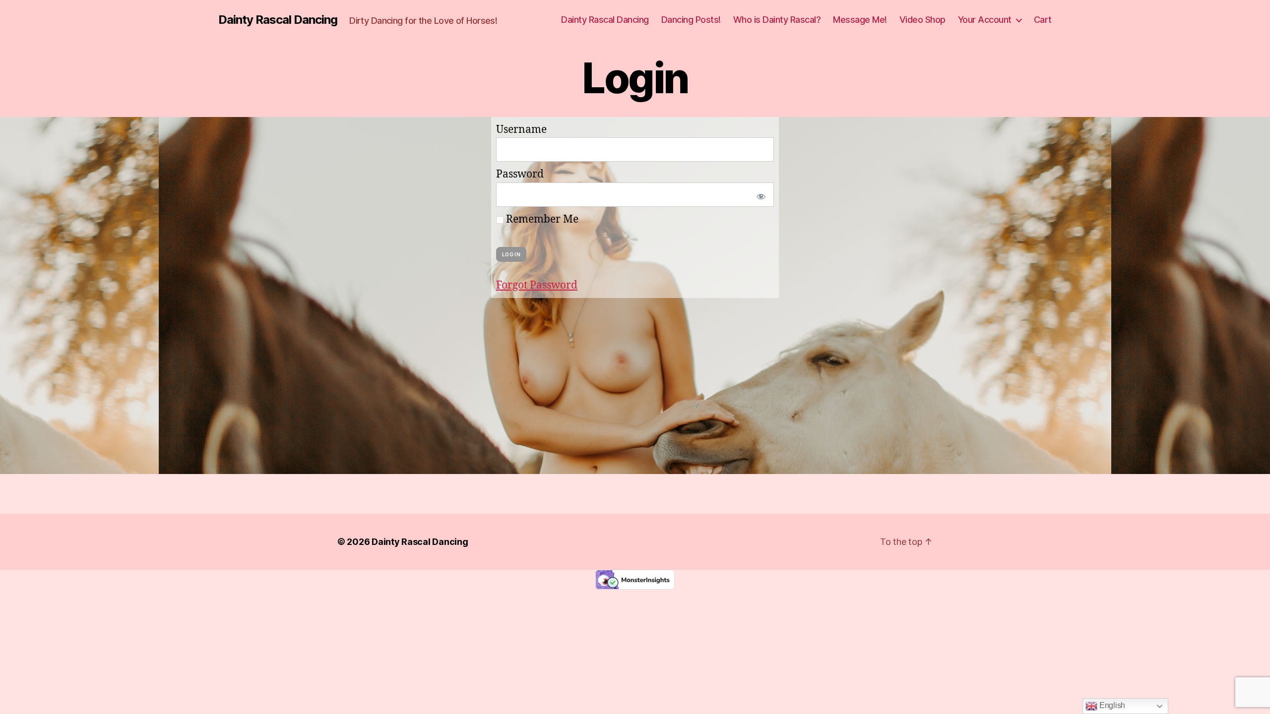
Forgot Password (536, 285)
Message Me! (860, 19)
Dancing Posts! (691, 19)
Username (521, 129)
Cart (1043, 19)
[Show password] (759, 194)
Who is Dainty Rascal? (777, 19)
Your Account (985, 19)
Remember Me (541, 219)
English (1111, 705)
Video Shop (922, 19)
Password (520, 174)
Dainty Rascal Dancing (277, 20)
